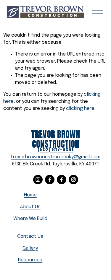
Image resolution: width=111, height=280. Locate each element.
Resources (30, 260)
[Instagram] (38, 179)
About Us (30, 206)
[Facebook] (49, 179)
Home (30, 195)
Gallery (30, 248)
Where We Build (30, 218)
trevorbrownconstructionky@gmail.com (55, 156)
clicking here (80, 108)
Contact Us (30, 236)
